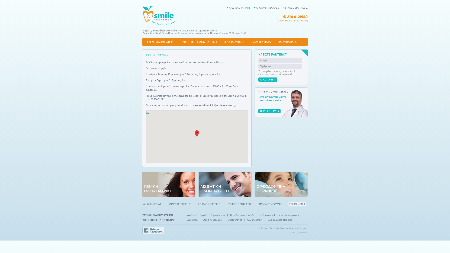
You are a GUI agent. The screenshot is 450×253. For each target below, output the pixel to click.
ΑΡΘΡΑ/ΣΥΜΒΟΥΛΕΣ (267, 8)
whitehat (304, 232)
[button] (197, 133)
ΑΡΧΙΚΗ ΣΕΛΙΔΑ (152, 204)
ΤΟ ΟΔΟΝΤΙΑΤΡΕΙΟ (209, 204)
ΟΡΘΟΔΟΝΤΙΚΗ (234, 41)
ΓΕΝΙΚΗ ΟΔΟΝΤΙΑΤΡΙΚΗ (160, 41)
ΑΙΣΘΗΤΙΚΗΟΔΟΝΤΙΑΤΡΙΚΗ (214, 188)
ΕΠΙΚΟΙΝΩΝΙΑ (297, 204)
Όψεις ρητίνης (235, 220)
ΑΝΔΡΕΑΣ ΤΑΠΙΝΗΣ (239, 8)
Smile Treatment (160, 15)
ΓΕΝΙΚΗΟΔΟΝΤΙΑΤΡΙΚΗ (158, 188)
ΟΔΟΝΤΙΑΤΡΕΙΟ (287, 41)
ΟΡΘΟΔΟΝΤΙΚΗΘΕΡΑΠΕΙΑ (271, 188)
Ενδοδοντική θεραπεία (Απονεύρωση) (279, 215)
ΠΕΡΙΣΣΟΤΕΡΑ (268, 111)
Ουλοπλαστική (254, 220)
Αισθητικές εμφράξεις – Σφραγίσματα (206, 215)
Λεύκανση (192, 220)
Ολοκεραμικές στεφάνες (280, 220)
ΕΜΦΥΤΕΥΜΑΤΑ (261, 41)
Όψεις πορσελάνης (212, 220)
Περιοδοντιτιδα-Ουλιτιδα (242, 215)
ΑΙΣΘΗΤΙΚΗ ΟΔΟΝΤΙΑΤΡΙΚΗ (199, 41)
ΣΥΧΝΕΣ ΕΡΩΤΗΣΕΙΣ (296, 8)
